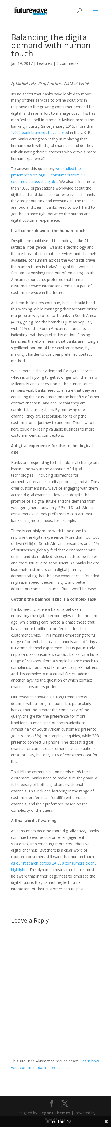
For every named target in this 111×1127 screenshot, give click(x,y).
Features (44, 63)
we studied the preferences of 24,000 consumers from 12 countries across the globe (48, 175)
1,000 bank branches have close (39, 132)
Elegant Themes (54, 1112)
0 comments (68, 63)
